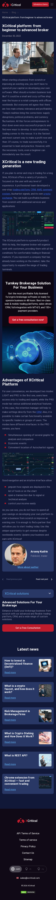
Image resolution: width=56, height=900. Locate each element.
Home (5, 12)
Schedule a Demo (40, 4)
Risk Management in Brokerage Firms (17, 713)
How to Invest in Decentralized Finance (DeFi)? (18, 663)
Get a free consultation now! (28, 319)
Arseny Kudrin (39, 551)
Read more (10, 672)
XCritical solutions (17, 593)
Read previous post (14, 579)
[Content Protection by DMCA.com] (28, 892)
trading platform (21, 189)
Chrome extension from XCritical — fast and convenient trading (19, 780)
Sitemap (28, 859)
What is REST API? (15, 755)
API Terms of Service (28, 833)
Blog (14, 12)
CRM (33, 189)
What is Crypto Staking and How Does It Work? (19, 735)
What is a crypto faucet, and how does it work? (19, 689)
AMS (39, 189)
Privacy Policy (28, 846)
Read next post (42, 579)
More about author (28, 567)
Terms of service (28, 840)
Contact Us (28, 853)
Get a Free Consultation (28, 627)
